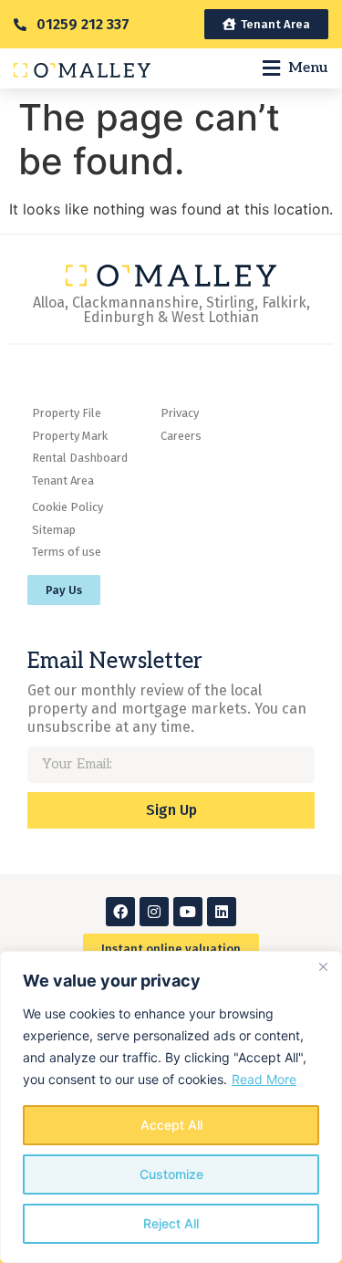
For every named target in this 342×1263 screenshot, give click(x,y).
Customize (171, 1174)
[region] (171, 1107)
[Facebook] (120, 911)
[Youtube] (187, 911)
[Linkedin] (221, 911)
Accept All (171, 1125)
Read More (264, 1079)
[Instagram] (154, 911)
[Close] (323, 966)
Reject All (171, 1223)
